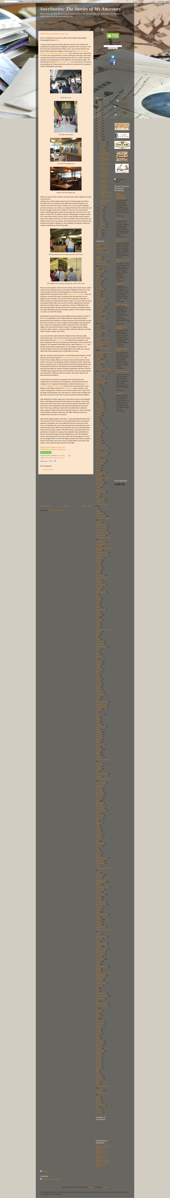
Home (42, 22)
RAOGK (98, 884)
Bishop (98, 296)
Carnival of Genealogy (103, 348)
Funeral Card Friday (102, 532)
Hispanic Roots (100, 610)
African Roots (100, 271)
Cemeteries (99, 356)
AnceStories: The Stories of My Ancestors (80, 8)
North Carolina (100, 806)
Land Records (100, 694)
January (102, 227)
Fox (97, 508)
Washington (99, 1043)
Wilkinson (99, 1068)
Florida (98, 494)
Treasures (99, 1011)
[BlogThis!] (51, 461)
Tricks (97, 1013)
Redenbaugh (100, 889)
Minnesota (99, 757)
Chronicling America (102, 373)
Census (98, 359)
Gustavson (99, 587)
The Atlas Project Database (101, 1165)
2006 (100, 236)
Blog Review (99, 301)
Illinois (98, 639)
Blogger (105, 1187)
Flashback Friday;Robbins (100, 490)
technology (99, 981)
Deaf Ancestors (100, 428)
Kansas (98, 682)
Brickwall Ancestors (102, 314)
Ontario (98, 828)
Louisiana (99, 709)
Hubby (98, 622)
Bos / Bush (99, 311)
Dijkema (98, 450)
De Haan (98, 423)
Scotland (98, 922)
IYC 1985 (99, 661)
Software (98, 946)
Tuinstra (98, 1016)
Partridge (99, 838)
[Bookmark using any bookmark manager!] (113, 30)
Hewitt (98, 602)
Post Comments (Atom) (56, 510)
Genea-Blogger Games (103, 537)
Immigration (99, 641)
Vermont (98, 1028)
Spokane (98, 961)
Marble (98, 719)
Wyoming (99, 1102)
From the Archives (101, 527)
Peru (97, 848)
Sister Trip (99, 939)
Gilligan (98, 570)
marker (84, 344)
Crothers (98, 415)
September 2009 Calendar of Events (104, 202)
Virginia (98, 1031)
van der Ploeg (100, 1023)
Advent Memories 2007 (103, 264)
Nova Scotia (99, 815)
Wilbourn (98, 1066)
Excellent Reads (101, 473)
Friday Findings (100, 516)
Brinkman (99, 316)
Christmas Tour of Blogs (103, 369)
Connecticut (99, 405)
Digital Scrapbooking (102, 448)
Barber (98, 294)
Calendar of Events (102, 330)
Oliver (97, 826)
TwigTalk (119, 393)
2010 (100, 137)
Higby (97, 605)
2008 (100, 230)
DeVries (98, 440)
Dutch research (100, 460)
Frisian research (101, 525)
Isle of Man (99, 656)
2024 (100, 104)
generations (99, 558)
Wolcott (98, 1081)
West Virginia (100, 1051)
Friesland (99, 522)
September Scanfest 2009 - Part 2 (105, 159)
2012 (100, 131)
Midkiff (98, 752)
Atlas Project (100, 289)
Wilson (98, 1073)
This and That (100, 998)
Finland (98, 487)
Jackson (98, 664)
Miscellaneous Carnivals (103, 759)
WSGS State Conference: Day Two (52, 447)
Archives (98, 281)
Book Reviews (100, 309)
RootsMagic (67, 388)
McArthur (99, 732)
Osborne (98, 836)
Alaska (98, 276)
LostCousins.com (101, 707)
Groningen (99, 582)
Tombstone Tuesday (102, 1006)
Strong (98, 964)
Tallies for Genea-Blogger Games (101, 974)
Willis (97, 1071)
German (98, 565)
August (102, 207)
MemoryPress (100, 744)
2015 (100, 123)
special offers (100, 959)
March (102, 221)
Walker (98, 1038)
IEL (97, 636)
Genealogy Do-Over (102, 553)
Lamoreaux (99, 692)
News (97, 800)
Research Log (100, 894)
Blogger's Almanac (101, 304)
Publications (99, 875)
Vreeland (98, 1033)
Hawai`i (98, 597)
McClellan (99, 734)
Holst (97, 617)
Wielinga (98, 1058)
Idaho (97, 634)
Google (98, 573)
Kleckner (98, 689)
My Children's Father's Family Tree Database (103, 1161)
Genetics (98, 560)
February (103, 224)
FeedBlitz (117, 50)
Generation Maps (57, 386)
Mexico (98, 747)
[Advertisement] (66, 489)
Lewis (97, 699)
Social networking (101, 944)
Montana (98, 769)
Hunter (98, 627)
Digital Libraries (100, 445)
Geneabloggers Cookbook (100, 545)
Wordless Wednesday (102, 1086)
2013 (100, 129)
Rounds (98, 909)
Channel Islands (101, 361)
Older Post (86, 506)
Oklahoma (99, 823)
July (101, 210)
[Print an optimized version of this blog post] (45, 453)
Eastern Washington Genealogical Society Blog (120, 196)
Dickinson (99, 443)
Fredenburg (99, 513)
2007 (100, 233)
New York (99, 798)
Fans (72, 22)
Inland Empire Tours (64, 62)
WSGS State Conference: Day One (54, 34)
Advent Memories (101, 262)
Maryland (99, 724)
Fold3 (97, 496)
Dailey (98, 420)
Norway (98, 813)
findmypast (99, 485)
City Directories (100, 378)
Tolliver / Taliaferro (101, 1003)
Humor (98, 625)
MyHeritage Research (102, 779)
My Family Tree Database (100, 1156)
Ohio (97, 821)
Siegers (98, 934)
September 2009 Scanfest (104, 164)
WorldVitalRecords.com (103, 1093)
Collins (98, 395)
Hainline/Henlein (101, 592)
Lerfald (98, 697)
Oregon (98, 831)
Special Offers (90, 22)
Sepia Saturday (100, 927)
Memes (98, 742)
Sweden (98, 969)
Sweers (98, 971)
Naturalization (100, 785)
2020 (100, 109)
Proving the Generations (103, 868)
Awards (64, 22)
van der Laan (100, 1021)
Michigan (98, 749)
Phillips (98, 851)
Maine (98, 717)
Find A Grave (100, 482)
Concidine (99, 400)
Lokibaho (91, 1187)
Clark (97, 385)
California (99, 333)
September (103, 150)
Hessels (98, 599)
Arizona (98, 284)
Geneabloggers (100, 542)
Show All (128, 413)
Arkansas (99, 286)
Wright (98, 1097)
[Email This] (50, 461)
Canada (98, 335)
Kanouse (98, 679)
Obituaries (99, 818)
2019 (100, 112)
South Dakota (100, 954)
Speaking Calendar (113, 22)
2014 (100, 126)
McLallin (98, 739)
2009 (100, 140)
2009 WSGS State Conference (54, 458)
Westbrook (99, 1056)
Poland (98, 856)
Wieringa (98, 1061)
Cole (97, 393)
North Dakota (100, 808)
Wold (97, 1083)
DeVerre (98, 438)
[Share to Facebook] (55, 461)
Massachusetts (100, 727)
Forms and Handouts (102, 504)
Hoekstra (98, 615)
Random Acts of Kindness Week (101, 881)
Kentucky (99, 684)
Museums (99, 776)
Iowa (97, 651)
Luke (97, 712)
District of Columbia (102, 453)
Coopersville (99, 408)
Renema (98, 892)
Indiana (98, 649)
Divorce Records (101, 455)
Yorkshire (99, 1109)
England (98, 465)
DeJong (98, 430)
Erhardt (98, 468)
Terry (97, 988)
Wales (98, 1036)
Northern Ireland (101, 810)
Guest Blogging (100, 584)
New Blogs (99, 790)
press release (100, 863)
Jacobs (98, 667)
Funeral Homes (100, 535)
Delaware (99, 433)
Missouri (98, 766)
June (101, 213)
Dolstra (98, 458)
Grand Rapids (100, 575)
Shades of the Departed (103, 929)
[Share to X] (53, 461)
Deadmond (99, 425)
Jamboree (99, 669)
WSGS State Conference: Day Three (53, 449)
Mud (97, 771)
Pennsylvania (100, 843)
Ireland (98, 654)
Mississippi (99, 764)
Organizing (99, 833)
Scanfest (98, 919)
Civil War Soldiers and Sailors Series (102, 381)
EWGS (98, 470)
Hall (97, 594)
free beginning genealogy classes (73, 357)
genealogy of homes (102, 555)
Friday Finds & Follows (103, 518)
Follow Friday (100, 499)
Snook (98, 941)
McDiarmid (99, 737)
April (101, 218)
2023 (100, 106)
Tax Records (100, 978)
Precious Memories (102, 858)
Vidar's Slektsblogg (122, 305)
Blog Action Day (101, 299)
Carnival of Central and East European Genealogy (103, 344)
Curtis (97, 418)
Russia (98, 912)
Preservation (100, 861)
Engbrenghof (100, 463)
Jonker (98, 677)
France (98, 511)
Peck (97, 841)
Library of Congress (102, 702)
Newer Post (45, 506)
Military (98, 754)
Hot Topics (99, 620)
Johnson (98, 672)
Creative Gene (100, 410)
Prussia (98, 872)
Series (100, 22)
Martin (98, 722)
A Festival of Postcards (103, 252)
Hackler (98, 589)
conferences (99, 403)
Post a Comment (48, 469)
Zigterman (99, 1112)
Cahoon (98, 325)
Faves (79, 22)
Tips (97, 1001)
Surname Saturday (102, 966)
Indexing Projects (101, 646)
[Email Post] (69, 455)
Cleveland (99, 390)
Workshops (99, 1090)
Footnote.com (100, 501)
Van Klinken (99, 1026)
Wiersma (98, 1063)
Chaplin (98, 364)
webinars (98, 1048)
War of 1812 (99, 1041)
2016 (100, 120)
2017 (100, 117)
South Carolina (100, 951)
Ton (97, 1008)
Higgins (98, 607)
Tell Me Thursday (101, 983)
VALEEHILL (120, 284)
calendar (98, 328)
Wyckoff (98, 1099)
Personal (98, 846)
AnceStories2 (100, 278)
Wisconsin (99, 1076)
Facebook (99, 475)
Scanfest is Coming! (102, 181)
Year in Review (100, 1104)
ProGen (98, 866)
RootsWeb (99, 907)
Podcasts (99, 853)
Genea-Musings (121, 219)
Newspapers (100, 803)
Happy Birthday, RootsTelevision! (105, 153)
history (98, 612)
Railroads (99, 877)
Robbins (98, 897)
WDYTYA (99, 1046)
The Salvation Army (102, 996)
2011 (99, 134)
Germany (99, 568)
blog (57, 40)
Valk (97, 1018)
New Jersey (99, 795)
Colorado (99, 398)
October (102, 148)
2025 (100, 101)
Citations (98, 376)
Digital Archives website (76, 294)
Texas (97, 991)
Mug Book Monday (102, 774)
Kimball (98, 687)
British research (101, 319)
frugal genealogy (101, 530)
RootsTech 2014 (101, 902)
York (97, 1107)
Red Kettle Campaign (102, 887)
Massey (98, 729)
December (103, 142)
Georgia (98, 563)
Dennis (98, 435)
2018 (100, 115)
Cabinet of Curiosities (102, 321)
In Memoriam (100, 644)
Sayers (98, 917)
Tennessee (99, 986)
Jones (98, 674)
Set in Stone (60, 340)
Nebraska (99, 788)
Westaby (98, 1053)
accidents (99, 257)
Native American (101, 783)
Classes (98, 388)
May (101, 216)
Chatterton (99, 367)
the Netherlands (101, 993)
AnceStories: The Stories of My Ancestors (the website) (103, 1147)
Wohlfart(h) (99, 1078)
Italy (97, 659)
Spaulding (99, 956)
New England (100, 793)
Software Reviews (101, 949)
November (103, 145)
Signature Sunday (101, 936)
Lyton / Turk (99, 714)
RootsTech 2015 (101, 904)
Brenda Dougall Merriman (121, 327)
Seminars (99, 924)
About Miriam (53, 22)
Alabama (98, 273)
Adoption (98, 259)
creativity (98, 413)
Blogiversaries (100, 306)
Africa (97, 268)
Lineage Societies (101, 704)
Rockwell (98, 899)
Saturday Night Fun (102, 914)
